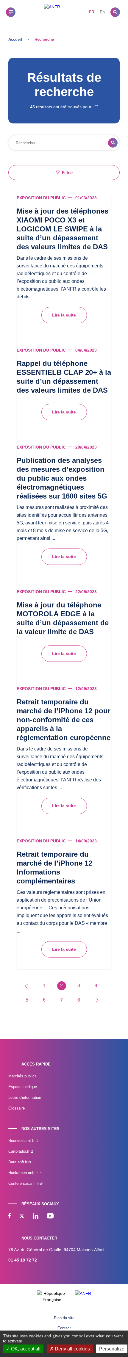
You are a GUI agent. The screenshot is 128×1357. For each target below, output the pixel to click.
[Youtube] (50, 1217)
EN (102, 12)
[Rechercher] (115, 12)
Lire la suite (64, 315)
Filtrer (67, 172)
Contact (64, 1328)
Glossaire (16, 1108)
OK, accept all (25, 1348)
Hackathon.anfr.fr (23, 1172)
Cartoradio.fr (19, 1151)
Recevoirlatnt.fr (22, 1140)
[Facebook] (9, 1217)
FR (91, 12)
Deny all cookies (72, 1348)
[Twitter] (21, 1217)
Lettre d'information (24, 1097)
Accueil (15, 39)
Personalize (111, 1348)
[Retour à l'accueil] (52, 12)
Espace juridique (22, 1087)
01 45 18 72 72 (22, 1260)
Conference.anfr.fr (24, 1183)
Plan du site (64, 1318)
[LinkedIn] (35, 1217)
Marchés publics (22, 1076)
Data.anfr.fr (18, 1162)
